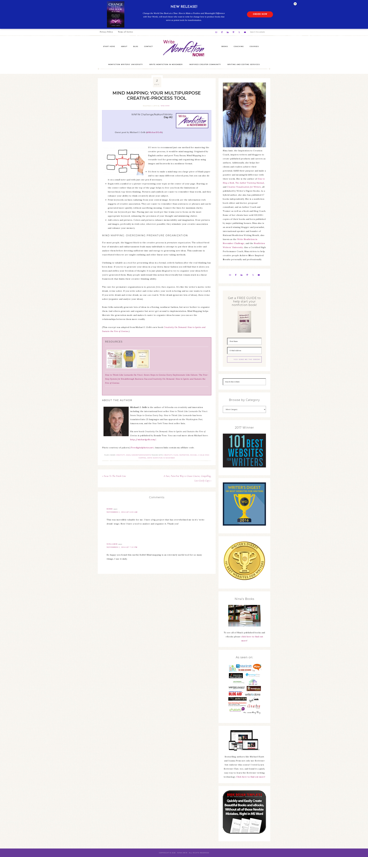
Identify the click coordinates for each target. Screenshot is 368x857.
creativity (168, 455)
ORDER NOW (260, 14)
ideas (128, 455)
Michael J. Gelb (197, 455)
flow (176, 455)
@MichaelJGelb (154, 132)
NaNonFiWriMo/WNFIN (141, 455)
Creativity (120, 455)
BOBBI (110, 509)
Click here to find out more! (250, 777)
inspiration (184, 455)
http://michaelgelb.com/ (143, 439)
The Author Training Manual (249, 183)
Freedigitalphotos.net (142, 447)
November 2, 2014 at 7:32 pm (122, 547)
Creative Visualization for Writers (244, 187)
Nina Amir (112, 544)
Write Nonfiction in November (161, 458)
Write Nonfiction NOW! (184, 48)
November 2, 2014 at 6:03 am (122, 512)
